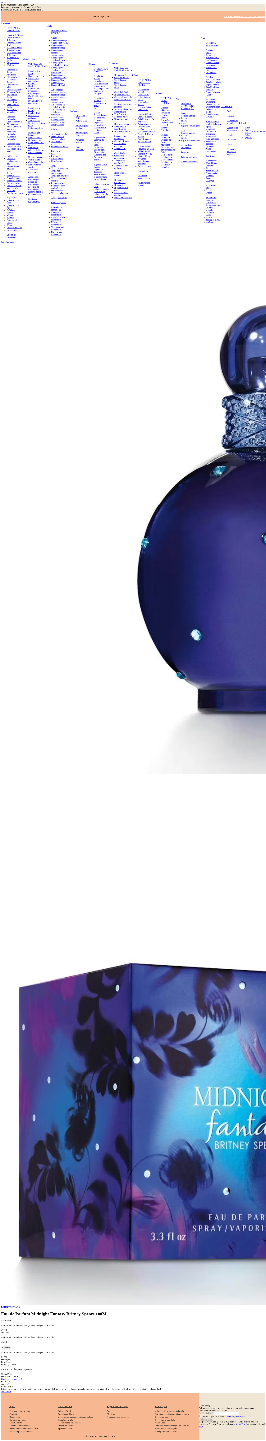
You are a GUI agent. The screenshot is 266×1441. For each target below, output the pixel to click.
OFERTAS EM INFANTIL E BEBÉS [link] (144, 82)
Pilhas (208, 188)
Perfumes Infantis (80, 141)
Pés (95, 108)
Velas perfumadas (211, 150)
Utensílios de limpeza (211, 164)
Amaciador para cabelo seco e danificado (58, 112)
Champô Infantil (58, 85)
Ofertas (262, 131)
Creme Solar (12, 230)
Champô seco (57, 82)
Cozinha (209, 210)
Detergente (211, 55)
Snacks (141, 104)
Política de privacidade (165, 1420)
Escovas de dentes (99, 141)
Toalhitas (142, 164)
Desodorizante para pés (13, 167)
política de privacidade (235, 1416)
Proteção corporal (14, 180)
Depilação (98, 76)
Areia (183, 123)
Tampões (98, 172)
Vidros (209, 217)
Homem (158, 93)
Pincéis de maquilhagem (34, 183)
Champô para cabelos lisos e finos (59, 64)
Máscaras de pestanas (33, 116)
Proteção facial (13, 175)
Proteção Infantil (14, 178)
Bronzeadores (13, 183)
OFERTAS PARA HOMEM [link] (166, 100)
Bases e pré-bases (36, 76)
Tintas (53, 166)
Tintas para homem (59, 193)
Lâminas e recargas (98, 92)
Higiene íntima (100, 164)
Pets (177, 99)
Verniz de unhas (35, 160)
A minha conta (15, 1423)
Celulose (210, 77)
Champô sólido (57, 80)
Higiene (91, 64)
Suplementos (120, 148)
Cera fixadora (57, 161)
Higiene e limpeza (122, 94)
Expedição (14, 1414)
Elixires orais (99, 150)
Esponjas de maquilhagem (34, 188)
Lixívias (209, 222)
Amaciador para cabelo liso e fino (58, 106)
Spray (96, 105)
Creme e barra (100, 103)
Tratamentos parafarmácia (120, 162)
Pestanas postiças (35, 128)
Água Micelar (13, 62)
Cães (183, 130)
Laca (53, 153)
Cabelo (49, 26)
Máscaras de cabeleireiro (56, 223)
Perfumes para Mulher (82, 126)
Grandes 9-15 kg (145, 154)
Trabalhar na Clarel (66, 1420)
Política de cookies (163, 1417)
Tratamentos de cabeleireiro (57, 228)
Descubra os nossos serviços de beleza (75, 1417)
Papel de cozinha (213, 82)
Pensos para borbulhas (12, 110)
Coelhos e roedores (189, 161)
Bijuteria (248, 137)
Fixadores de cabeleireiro (56, 233)
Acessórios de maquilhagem (34, 178)
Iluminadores (34, 88)
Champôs (55, 38)
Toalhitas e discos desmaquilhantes (14, 48)
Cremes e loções (145, 117)
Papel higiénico (212, 84)
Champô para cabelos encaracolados (57, 52)
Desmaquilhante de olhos (14, 43)
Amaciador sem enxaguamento (58, 123)
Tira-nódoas (211, 72)
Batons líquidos (35, 137)
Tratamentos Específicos (12, 100)
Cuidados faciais (121, 77)
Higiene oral (99, 137)
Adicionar (6, 1348)
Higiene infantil (144, 114)
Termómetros (120, 114)
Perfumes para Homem (82, 133)
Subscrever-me (206, 1419)
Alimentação (226, 106)
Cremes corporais (14, 122)
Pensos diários (100, 174)
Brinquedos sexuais (122, 131)
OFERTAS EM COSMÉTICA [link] (13, 29)
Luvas (208, 168)
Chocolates (231, 140)
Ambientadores (212, 121)
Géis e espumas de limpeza (13, 38)
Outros (209, 193)
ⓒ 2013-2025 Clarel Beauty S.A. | (100, 1436)
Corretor (32, 83)
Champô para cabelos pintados (58, 76)
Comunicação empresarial (69, 1423)
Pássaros (185, 152)
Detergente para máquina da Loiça (213, 109)
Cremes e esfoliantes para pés (13, 161)
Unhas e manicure (36, 157)
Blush (30, 86)
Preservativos (120, 126)
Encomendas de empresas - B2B (23, 1428)
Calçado (209, 190)
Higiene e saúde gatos (190, 126)
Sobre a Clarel (64, 1411)
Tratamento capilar (59, 134)
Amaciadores (57, 90)
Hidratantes (12, 77)
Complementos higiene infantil (144, 140)
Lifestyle (243, 123)
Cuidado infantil (121, 92)
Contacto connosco (17, 1420)
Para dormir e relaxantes (120, 144)
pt (5, 2)
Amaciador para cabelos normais (58, 93)
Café (229, 111)
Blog (109, 1411)
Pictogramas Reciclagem (166, 1428)
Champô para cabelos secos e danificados (57, 70)
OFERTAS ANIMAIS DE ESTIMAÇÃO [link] (187, 106)
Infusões (230, 116)
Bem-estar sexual (121, 124)
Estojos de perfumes (80, 148)
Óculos (248, 130)
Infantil (135, 75)
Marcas (255, 131)
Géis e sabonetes (145, 124)
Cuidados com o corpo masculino (168, 148)
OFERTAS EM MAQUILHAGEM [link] (37, 65)
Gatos (183, 113)
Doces (229, 144)
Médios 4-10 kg (145, 151)
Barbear (164, 108)
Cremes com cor (14, 89)
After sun (11, 190)
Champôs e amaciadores (119, 157)
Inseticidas (210, 156)
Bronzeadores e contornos (35, 102)
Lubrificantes (120, 129)
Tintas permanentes (59, 168)
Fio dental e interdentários (100, 153)
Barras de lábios (35, 152)
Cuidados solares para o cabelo (14, 186)
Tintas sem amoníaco (60, 176)
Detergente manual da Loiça (213, 103)
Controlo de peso (121, 141)
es (2, 2)
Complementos (34, 194)
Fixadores (55, 151)
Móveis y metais (213, 220)
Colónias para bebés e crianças (145, 128)
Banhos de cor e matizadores (58, 187)
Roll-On (97, 100)
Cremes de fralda (145, 166)
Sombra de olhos (35, 113)
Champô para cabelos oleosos (58, 59)
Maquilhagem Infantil (144, 184)
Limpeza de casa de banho (213, 206)
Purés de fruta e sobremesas (144, 108)
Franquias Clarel (65, 1426)
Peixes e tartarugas (189, 157)
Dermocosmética (121, 75)
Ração (184, 118)
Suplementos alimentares (232, 129)
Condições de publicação (12, 1379)
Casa (202, 38)
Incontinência (100, 179)
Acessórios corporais (11, 132)
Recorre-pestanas (35, 192)
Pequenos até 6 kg (146, 149)
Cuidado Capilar (121, 153)
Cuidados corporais (11, 118)
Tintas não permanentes (56, 172)
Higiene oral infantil (146, 131)
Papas (140, 99)
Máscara (10, 215)
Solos (208, 215)
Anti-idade (11, 75)
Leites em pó (143, 94)
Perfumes (74, 111)
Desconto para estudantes (21, 1431)
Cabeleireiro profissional (56, 208)
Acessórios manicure (33, 170)
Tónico (10, 212)
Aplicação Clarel (65, 1428)
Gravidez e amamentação (144, 176)
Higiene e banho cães (190, 140)
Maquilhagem (29, 59)
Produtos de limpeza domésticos (211, 200)
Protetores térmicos (59, 146)
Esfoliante (11, 210)
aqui (201, 1427)
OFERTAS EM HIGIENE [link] (101, 70)
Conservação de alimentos (213, 174)
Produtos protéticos (98, 158)
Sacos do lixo (212, 170)
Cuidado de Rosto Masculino (166, 142)
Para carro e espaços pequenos (211, 143)
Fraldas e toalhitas (145, 146)
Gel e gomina (57, 158)
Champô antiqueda (59, 43)
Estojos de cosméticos (11, 236)
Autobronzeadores (15, 193)
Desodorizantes (100, 98)
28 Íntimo (111, 1414)
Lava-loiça (210, 99)
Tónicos (10, 65)
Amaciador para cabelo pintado (58, 118)
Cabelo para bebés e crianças (146, 120)
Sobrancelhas (34, 120)
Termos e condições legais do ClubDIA (172, 1426)
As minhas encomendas (19, 1426)
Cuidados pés (12, 156)
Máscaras (55, 129)
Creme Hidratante (14, 227)
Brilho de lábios (35, 140)
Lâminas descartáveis (166, 119)
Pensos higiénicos (98, 168)
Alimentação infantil (143, 90)
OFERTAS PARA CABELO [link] (59, 31)
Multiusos (210, 212)
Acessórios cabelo (59, 198)
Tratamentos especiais (56, 142)
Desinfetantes (120, 112)
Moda (247, 127)
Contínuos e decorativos (211, 130)
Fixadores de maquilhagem (34, 92)
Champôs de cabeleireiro (56, 213)
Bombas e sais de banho (100, 119)
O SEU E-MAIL (206, 1413)
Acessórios (211, 185)
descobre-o (6, 1391)
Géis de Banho (100, 115)
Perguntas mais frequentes (21, 1411)
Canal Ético (160, 1423)
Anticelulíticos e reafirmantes (14, 128)
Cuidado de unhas (36, 162)
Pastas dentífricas (98, 146)
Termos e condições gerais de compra (172, 1414)
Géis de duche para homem (167, 156)
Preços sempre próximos (118, 1417)
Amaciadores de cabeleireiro (58, 218)
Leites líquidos (144, 97)
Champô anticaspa (59, 40)
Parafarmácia (114, 63)
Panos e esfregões (210, 179)
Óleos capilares (57, 136)
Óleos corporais (13, 124)
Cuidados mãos (13, 144)
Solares (10, 173)
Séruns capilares (58, 139)
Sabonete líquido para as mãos (101, 190)
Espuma (54, 156)
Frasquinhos (143, 102)
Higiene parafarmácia (120, 181)
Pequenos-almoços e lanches (231, 151)
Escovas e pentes (58, 202)
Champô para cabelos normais (58, 46)
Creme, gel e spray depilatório (101, 87)
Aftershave (165, 130)
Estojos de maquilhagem (34, 200)
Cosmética (5, 23)
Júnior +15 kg (144, 156)
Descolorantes (57, 191)
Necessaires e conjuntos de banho (100, 130)
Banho (97, 113)
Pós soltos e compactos (33, 79)
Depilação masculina (165, 166)
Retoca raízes (57, 183)
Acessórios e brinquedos (186, 146)
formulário (240, 1424)
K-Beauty (11, 198)
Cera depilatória (101, 83)
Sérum (9, 225)
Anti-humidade (212, 139)
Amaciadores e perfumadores (212, 58)
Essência (10, 217)
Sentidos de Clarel (66, 1414)
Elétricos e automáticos (211, 135)
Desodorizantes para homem (167, 161)
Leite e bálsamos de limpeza (14, 53)
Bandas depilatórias (99, 79)
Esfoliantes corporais (11, 137)
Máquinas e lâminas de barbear (166, 112)
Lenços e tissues (213, 80)
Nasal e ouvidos (121, 119)
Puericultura (143, 171)
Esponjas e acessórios (98, 124)
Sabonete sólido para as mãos (101, 195)
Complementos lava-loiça (212, 115)
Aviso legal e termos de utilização (169, 1411)
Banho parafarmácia (123, 197)
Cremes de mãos (14, 146)
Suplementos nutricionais (120, 137)
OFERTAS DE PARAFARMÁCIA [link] (123, 69)
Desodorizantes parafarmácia (121, 193)
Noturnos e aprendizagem (144, 160)
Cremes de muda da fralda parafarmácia (123, 98)
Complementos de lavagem (212, 63)
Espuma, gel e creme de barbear (167, 125)
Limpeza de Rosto (15, 35)
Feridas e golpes (121, 117)
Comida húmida (188, 116)
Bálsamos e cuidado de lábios (36, 148)
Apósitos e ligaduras (123, 109)
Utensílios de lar (213, 161)
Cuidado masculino (165, 136)
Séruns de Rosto (14, 92)
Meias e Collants (248, 133)
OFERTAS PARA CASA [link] (212, 44)
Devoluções (14, 1417)
